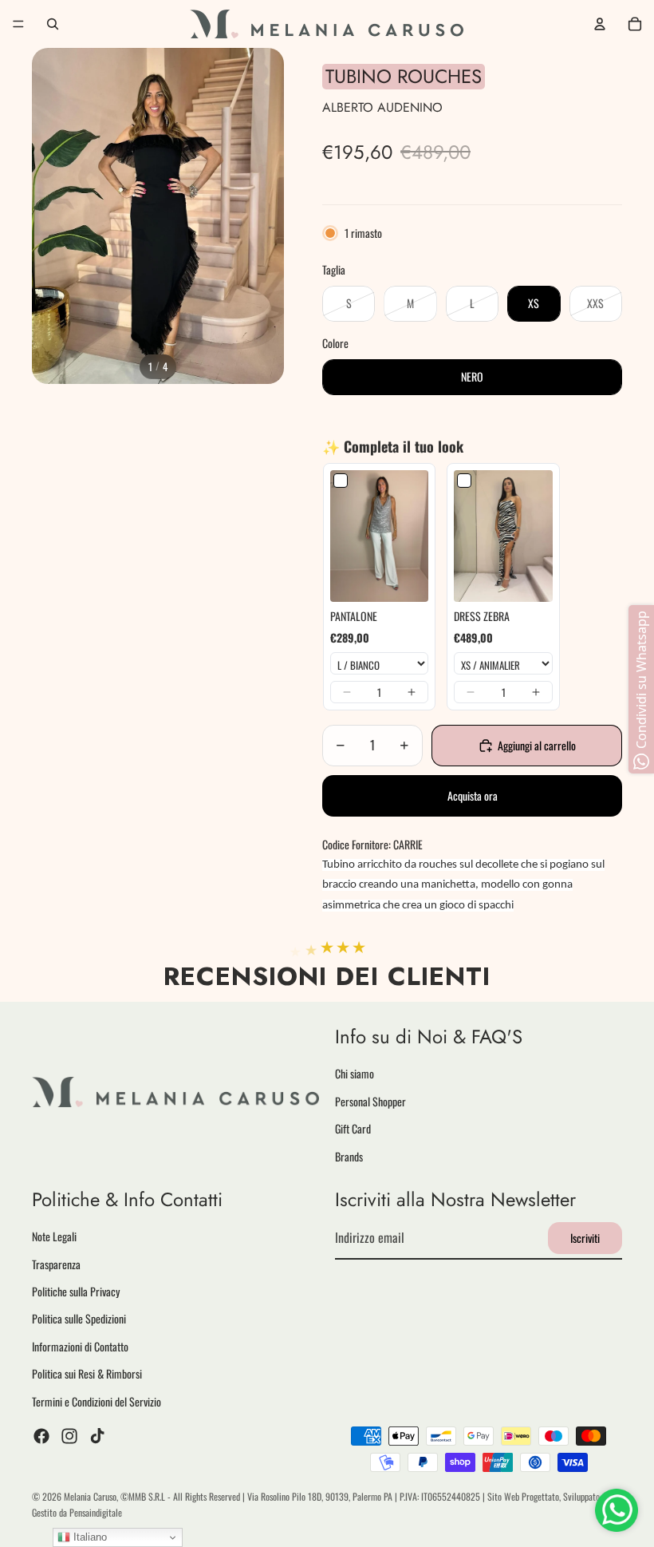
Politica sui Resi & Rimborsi (87, 1374)
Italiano (88, 1537)
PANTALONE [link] (353, 616)
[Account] (599, 24)
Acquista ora (472, 795)
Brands (349, 1156)
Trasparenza (56, 1264)
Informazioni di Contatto (80, 1346)
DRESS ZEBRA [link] (482, 616)
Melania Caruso (90, 1496)
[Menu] (18, 24)
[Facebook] (41, 1436)
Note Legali (54, 1236)
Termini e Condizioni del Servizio (96, 1401)
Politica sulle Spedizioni (79, 1319)
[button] (347, 692)
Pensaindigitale (95, 1512)
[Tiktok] (97, 1436)
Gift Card (353, 1128)
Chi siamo (354, 1074)
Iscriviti (585, 1237)
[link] (379, 536)
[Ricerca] (52, 24)
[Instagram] (69, 1436)
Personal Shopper (370, 1101)
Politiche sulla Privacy (76, 1291)
